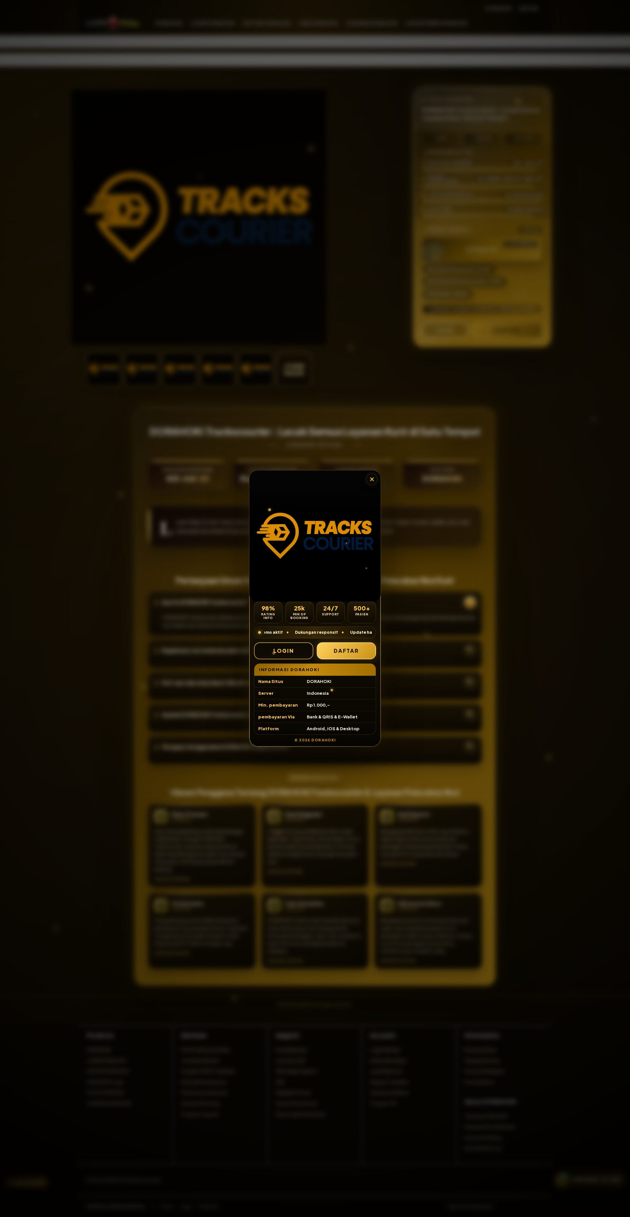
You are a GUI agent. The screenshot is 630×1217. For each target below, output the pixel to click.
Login (283, 650)
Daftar (346, 650)
